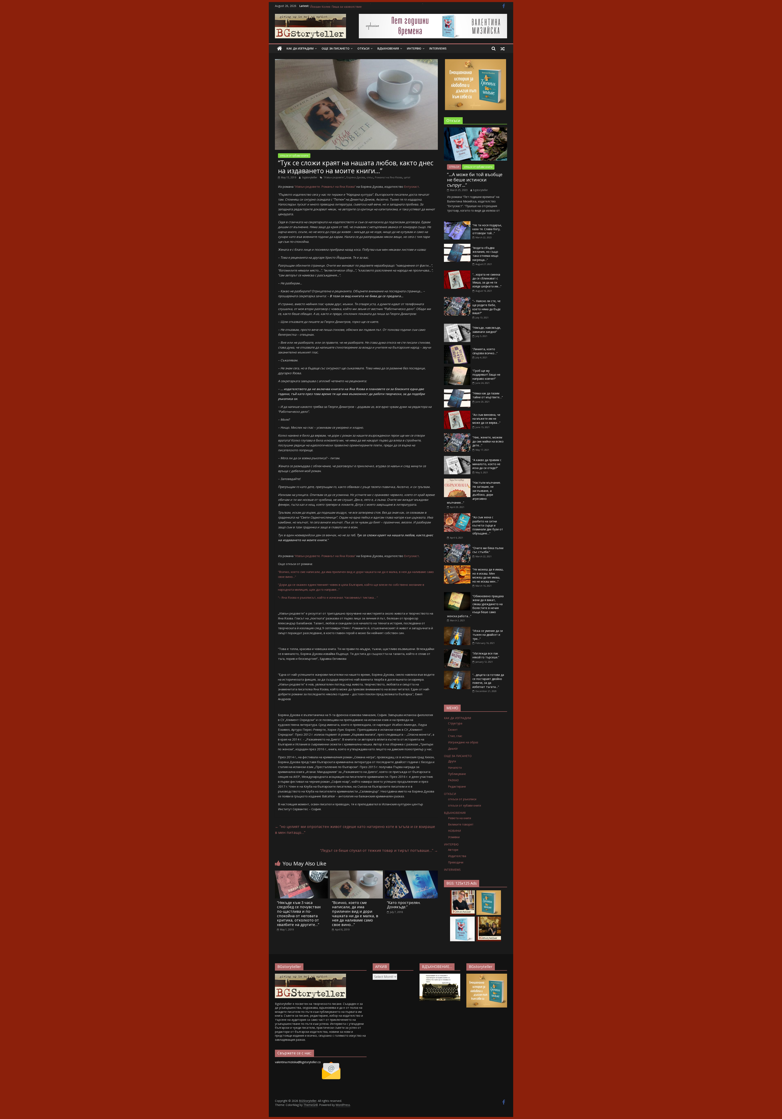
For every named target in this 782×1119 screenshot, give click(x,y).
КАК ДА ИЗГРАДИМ (300, 48)
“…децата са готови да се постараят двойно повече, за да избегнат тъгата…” (488, 681)
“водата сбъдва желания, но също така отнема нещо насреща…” (485, 254)
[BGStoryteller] (279, 48)
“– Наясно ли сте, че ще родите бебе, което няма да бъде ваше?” (486, 307)
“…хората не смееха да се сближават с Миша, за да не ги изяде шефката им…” (486, 280)
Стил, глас (455, 736)
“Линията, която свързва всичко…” (485, 351)
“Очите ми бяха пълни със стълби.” (487, 550)
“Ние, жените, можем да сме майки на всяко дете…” (488, 441)
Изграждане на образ (463, 742)
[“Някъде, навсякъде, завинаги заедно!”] (457, 326)
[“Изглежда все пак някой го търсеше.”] (457, 651)
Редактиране (457, 786)
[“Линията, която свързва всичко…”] (457, 347)
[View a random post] (502, 48)
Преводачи (455, 862)
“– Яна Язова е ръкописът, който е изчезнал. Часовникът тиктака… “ (328, 597)
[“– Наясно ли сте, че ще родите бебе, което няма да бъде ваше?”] (457, 299)
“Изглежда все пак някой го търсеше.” (485, 655)
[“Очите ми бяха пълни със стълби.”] (457, 546)
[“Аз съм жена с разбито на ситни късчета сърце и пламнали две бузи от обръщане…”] (457, 515)
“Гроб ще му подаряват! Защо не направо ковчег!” (486, 375)
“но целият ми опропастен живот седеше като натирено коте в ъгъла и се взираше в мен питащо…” (355, 829)
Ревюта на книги (459, 818)
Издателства (457, 856)
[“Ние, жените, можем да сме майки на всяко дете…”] (457, 435)
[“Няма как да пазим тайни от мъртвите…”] (457, 391)
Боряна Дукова (355, 177)
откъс (370, 177)
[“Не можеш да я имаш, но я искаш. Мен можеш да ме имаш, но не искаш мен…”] (457, 567)
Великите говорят (460, 824)
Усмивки (454, 837)
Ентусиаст (411, 186)
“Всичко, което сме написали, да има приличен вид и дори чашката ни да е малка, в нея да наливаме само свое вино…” (355, 913)
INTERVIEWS (437, 48)
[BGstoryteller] (310, 976)
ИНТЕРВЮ (414, 48)
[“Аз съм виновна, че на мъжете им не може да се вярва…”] (457, 413)
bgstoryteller (310, 177)
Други (452, 761)
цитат (407, 177)
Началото (455, 767)
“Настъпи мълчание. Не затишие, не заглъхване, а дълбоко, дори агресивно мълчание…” (474, 492)
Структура (455, 723)
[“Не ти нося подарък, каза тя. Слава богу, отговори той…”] (457, 223)
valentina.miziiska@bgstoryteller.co (298, 1062)
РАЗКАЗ (453, 780)
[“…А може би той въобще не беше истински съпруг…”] (475, 129)
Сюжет (453, 730)
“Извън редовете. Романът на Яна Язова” (325, 186)
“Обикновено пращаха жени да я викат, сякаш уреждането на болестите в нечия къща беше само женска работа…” (475, 606)
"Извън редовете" (334, 177)
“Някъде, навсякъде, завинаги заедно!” (486, 330)
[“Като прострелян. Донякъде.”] (411, 873)
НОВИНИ (454, 831)
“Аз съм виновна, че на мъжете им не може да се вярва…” (486, 419)
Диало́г (453, 748)
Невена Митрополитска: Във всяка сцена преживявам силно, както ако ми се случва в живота (376, 6)
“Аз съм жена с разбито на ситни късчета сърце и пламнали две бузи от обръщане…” (487, 525)
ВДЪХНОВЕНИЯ (388, 48)
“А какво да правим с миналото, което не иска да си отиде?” (486, 464)
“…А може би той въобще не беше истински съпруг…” (474, 179)
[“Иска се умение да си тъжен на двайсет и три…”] (457, 629)
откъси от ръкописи (462, 799)
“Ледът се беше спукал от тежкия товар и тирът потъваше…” (379, 850)
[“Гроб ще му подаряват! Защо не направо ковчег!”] (457, 369)
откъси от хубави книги (294, 155)
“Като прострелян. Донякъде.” (404, 904)
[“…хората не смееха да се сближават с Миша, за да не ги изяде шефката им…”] (457, 273)
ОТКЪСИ (363, 48)
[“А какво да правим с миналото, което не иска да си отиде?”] (457, 458)
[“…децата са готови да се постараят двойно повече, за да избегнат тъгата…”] (457, 673)
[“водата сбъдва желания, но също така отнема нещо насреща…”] (457, 246)
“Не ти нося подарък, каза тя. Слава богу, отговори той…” (487, 229)
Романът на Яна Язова (388, 177)
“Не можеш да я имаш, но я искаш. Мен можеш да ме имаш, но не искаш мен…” (488, 575)
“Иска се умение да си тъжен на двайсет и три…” (487, 635)
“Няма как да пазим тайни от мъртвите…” (487, 395)
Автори (453, 850)
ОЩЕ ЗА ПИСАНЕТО (335, 48)
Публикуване (457, 774)
